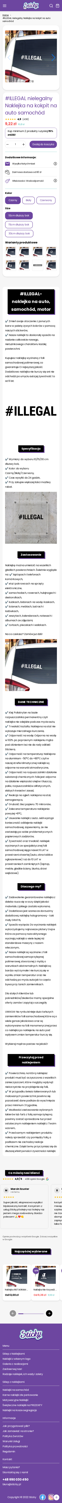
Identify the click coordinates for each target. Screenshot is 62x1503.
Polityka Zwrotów (13, 1436)
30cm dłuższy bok (19, 233)
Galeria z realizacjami (15, 1364)
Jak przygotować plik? (16, 1426)
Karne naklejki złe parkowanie (20, 1395)
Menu (6, 1346)
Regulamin (9, 1451)
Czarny (13, 200)
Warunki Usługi (11, 1441)
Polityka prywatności (15, 1446)
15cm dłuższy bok (19, 224)
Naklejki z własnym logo (17, 1359)
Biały (28, 200)
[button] (51, 6)
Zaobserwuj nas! (12, 1369)
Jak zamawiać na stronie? (18, 1431)
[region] (31, 1207)
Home (6, 15)
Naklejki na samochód (16, 1390)
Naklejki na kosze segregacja (20, 1410)
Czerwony (46, 200)
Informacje (9, 1418)
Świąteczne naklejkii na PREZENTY (22, 1405)
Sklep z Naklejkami (13, 1354)
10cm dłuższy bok (19, 215)
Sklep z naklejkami (13, 1382)
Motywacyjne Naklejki (15, 1400)
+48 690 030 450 (15, 1479)
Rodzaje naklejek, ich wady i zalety (23, 1374)
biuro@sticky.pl (12, 1484)
